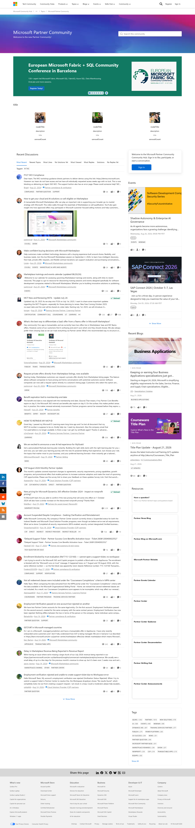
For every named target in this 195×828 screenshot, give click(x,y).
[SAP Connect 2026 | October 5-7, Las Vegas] (155, 270)
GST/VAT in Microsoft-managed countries (43, 627)
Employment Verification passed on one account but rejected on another (57, 603)
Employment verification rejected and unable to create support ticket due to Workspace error (66, 674)
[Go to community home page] (15, 4)
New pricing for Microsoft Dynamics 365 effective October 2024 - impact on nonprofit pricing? (63, 493)
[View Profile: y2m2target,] (19, 422)
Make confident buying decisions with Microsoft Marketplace (52, 250)
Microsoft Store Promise (48, 812)
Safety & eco (142, 824)
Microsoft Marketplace (135, 808)
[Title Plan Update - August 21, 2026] (155, 426)
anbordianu (135, 460)
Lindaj (26, 263)
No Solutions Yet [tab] (61, 162)
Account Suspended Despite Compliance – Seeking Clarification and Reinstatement (62, 515)
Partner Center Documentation (148, 642)
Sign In (177, 4)
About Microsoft (163, 791)
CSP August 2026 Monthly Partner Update (43, 468)
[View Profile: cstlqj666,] (19, 676)
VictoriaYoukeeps (31, 362)
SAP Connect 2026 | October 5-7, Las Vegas (151, 289)
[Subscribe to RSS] (119, 772)
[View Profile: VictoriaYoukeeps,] (19, 323)
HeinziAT (27, 409)
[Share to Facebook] (101, 772)
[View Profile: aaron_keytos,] (19, 653)
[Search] (161, 4)
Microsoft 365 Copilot (104, 812)
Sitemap (74, 824)
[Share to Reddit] (110, 772)
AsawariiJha (28, 480)
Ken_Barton (28, 640)
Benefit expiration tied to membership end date (45, 397)
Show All (135, 761)
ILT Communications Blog (151, 460)
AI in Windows (14, 808)
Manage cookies (107, 824)
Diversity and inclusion (165, 808)
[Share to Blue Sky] (115, 772)
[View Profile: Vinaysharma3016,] (19, 517)
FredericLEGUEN (30, 569)
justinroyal (28, 239)
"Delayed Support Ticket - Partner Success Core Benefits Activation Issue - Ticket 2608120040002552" (70, 538)
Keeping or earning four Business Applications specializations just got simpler (151, 373)
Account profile (45, 787)
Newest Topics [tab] (35, 162)
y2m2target (28, 433)
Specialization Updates (144, 391)
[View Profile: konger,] (19, 299)
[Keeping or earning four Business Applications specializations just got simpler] (155, 351)
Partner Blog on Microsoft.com (148, 539)
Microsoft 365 (102, 799)
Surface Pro (13, 787)
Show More (70, 699)
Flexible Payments (46, 816)
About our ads (163, 824)
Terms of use (120, 824)
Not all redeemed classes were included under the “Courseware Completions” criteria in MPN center (69, 580)
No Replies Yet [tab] (112, 162)
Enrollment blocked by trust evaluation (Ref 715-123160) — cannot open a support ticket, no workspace (71, 556)
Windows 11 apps (15, 816)
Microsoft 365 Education (78, 799)
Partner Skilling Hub (143, 663)
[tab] (89, 93)
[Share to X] (106, 772)
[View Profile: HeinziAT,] (19, 399)
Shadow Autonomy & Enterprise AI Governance (150, 219)
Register (168, 4)
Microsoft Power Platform (106, 804)
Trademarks (131, 824)
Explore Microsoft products (18, 812)
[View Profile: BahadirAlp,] (19, 605)
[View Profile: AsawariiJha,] (19, 470)
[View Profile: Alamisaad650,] (19, 582)
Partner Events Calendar (145, 580)
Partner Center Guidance (145, 621)
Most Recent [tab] (22, 162)
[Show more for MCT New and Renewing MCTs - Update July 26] (79, 314)
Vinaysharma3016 (31, 527)
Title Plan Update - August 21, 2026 (150, 447)
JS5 (131, 391)
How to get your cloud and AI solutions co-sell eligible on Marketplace (56, 198)
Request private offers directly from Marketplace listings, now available (56, 373)
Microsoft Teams (103, 808)
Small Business (102, 816)
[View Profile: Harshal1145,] (19, 540)
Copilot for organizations (18, 799)
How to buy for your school (78, 804)
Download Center (46, 791)
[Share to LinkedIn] (97, 772)
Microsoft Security (103, 791)
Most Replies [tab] (89, 162)
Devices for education (77, 791)
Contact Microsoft (85, 824)
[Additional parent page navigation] (36, 11)
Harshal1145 (29, 545)
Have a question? (141, 497)
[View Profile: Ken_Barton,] (19, 629)
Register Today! (36, 88)
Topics (43, 11)
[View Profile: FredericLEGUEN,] (19, 558)
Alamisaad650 (29, 592)
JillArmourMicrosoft (32, 457)
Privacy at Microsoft (164, 799)
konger (27, 310)
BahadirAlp (28, 616)
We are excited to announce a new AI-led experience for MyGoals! (54, 444)
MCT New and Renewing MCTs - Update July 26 (46, 298)
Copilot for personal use (17, 804)
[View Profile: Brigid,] (19, 177)
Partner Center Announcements (148, 683)
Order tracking (45, 804)
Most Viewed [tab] (76, 162)
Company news (162, 795)
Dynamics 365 (102, 795)
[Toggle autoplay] (106, 93)
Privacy (97, 824)
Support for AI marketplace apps (138, 799)
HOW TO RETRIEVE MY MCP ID (38, 420)
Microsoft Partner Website (146, 559)
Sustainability (162, 816)
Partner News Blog (142, 518)
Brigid (26, 187)
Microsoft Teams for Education (79, 795)
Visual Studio (132, 816)
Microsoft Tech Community (136, 804)
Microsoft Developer (135, 791)
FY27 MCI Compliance (34, 175)
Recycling (152, 824)
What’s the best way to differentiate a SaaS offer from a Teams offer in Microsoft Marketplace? (67, 321)
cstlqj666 (27, 687)
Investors (160, 804)
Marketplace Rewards (135, 812)
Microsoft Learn (133, 795)
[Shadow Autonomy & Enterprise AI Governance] (155, 200)
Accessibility (162, 812)
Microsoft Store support (48, 795)
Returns (43, 799)
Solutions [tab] (100, 162)
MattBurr (27, 504)
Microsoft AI (101, 787)
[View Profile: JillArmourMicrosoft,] (19, 446)
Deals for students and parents (80, 812)
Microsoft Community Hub (22, 11)
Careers (160, 787)
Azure (130, 787)
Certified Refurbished (47, 808)
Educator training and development (81, 808)
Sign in (141, 167)
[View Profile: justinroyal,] (19, 200)
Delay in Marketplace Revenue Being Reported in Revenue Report (54, 651)
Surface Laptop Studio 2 (17, 795)
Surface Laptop (14, 791)
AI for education (75, 816)
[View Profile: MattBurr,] (19, 493)
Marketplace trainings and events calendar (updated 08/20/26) (52, 274)
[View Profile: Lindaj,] (19, 252)
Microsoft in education (77, 787)
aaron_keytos (29, 663)
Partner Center (140, 601)
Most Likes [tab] (47, 162)
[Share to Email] (123, 772)
